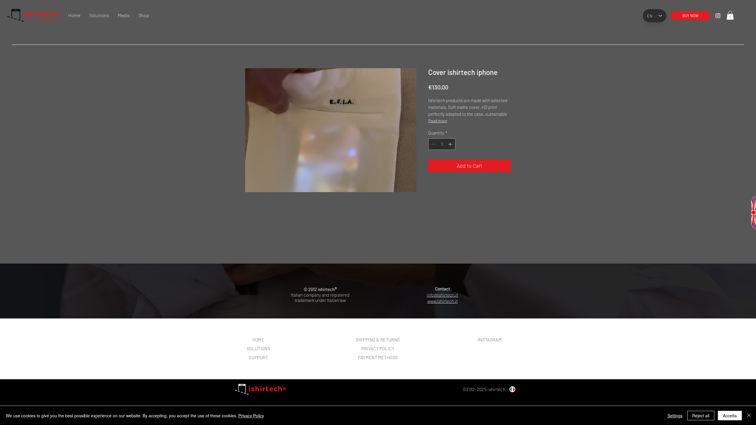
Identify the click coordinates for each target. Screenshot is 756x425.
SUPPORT (258, 357)
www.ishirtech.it (442, 301)
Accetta (730, 416)
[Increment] (451, 144)
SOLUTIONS (258, 348)
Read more (437, 120)
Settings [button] (674, 416)
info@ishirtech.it (442, 295)
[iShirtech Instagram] (718, 15)
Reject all (700, 416)
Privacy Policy (251, 416)
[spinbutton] (442, 144)
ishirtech (41, 13)
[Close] (748, 415)
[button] (730, 15)
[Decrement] (433, 144)
